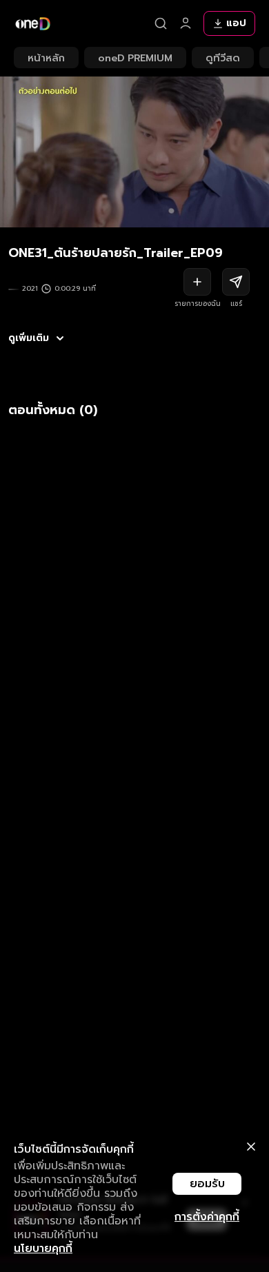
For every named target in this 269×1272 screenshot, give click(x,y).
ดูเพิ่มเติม (28, 338)
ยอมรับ (207, 1184)
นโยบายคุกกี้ (43, 1248)
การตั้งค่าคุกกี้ (207, 1217)
